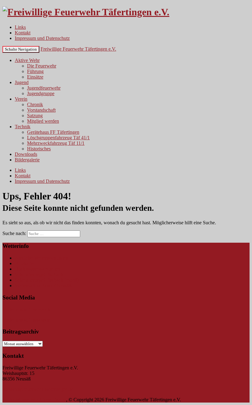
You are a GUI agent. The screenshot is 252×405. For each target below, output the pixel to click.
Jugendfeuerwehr (44, 88)
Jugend (22, 82)
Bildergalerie (27, 159)
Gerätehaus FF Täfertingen (53, 132)
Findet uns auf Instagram (26, 319)
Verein (21, 99)
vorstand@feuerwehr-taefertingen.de (37, 389)
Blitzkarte (24, 263)
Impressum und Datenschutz (42, 38)
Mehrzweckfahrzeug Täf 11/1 (56, 143)
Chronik (35, 104)
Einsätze (35, 76)
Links (20, 27)
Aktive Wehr (27, 60)
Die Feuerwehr (41, 65)
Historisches (39, 148)
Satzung (35, 115)
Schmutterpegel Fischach (39, 274)
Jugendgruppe (40, 93)
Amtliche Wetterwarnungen (41, 257)
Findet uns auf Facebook (26, 309)
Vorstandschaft (41, 110)
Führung (35, 71)
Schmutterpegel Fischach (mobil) (47, 280)
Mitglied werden (43, 121)
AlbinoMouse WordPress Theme (34, 399)
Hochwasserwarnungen (38, 269)
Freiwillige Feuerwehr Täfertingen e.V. (78, 49)
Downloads (26, 154)
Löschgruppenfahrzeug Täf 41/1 (58, 137)
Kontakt (22, 32)
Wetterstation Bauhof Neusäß (43, 285)
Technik (22, 126)
